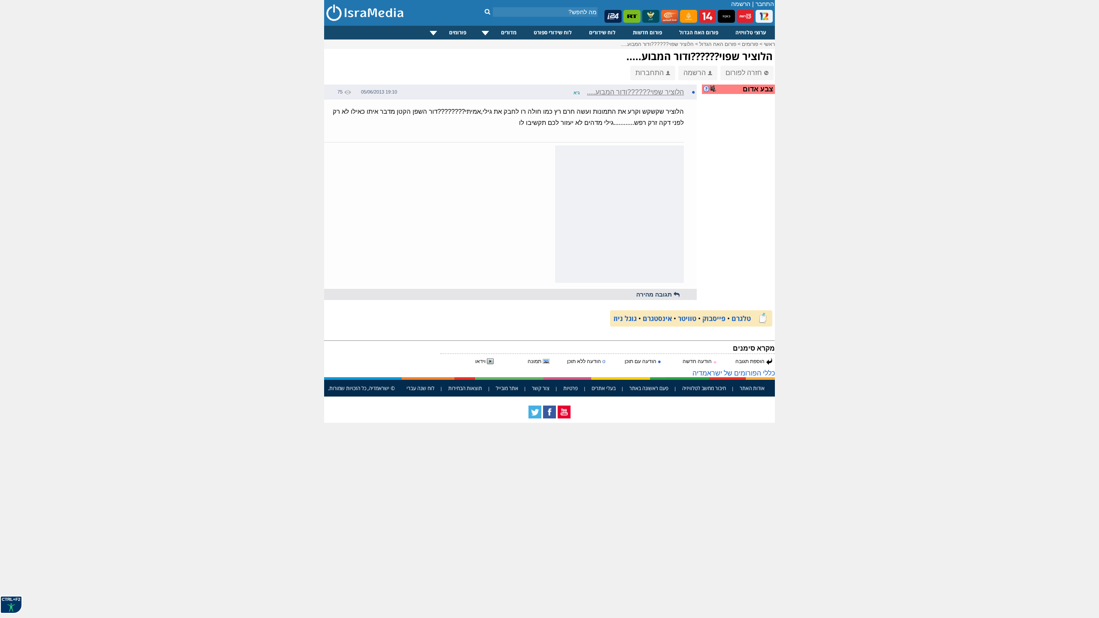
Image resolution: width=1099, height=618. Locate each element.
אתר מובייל (507, 388)
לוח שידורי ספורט (553, 32)
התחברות (649, 72)
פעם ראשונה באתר (648, 388)
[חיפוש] (487, 11)
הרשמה (740, 3)
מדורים (508, 32)
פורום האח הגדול (698, 32)
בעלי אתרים (604, 388)
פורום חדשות (647, 32)
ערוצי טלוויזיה (750, 32)
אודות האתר (752, 388)
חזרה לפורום (744, 72)
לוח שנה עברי (420, 388)
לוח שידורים (602, 32)
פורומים (457, 32)
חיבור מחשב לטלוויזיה (704, 388)
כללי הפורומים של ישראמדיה (733, 373)
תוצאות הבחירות (465, 388)
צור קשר (541, 388)
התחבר (765, 3)
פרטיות (570, 388)
